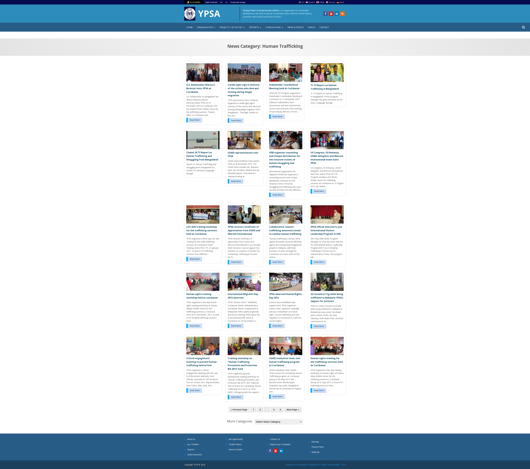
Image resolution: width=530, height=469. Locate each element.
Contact (324, 27)
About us (191, 439)
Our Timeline (193, 444)
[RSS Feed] (342, 13)
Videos (311, 27)
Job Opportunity (236, 439)
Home (189, 27)
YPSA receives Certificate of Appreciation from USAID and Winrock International (244, 230)
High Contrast (211, 2)
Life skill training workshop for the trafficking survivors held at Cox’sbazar (201, 230)
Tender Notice (235, 444)
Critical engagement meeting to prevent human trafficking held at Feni (201, 362)
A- (227, 2)
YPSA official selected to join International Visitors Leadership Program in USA (326, 230)
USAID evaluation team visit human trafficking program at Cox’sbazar (284, 362)
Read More (195, 120)
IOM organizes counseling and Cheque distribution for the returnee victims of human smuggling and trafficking (284, 159)
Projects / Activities (231, 27)
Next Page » (293, 409)
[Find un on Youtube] (331, 13)
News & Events (295, 27)
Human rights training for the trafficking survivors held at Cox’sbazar (327, 362)
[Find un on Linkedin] (337, 13)
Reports (254, 27)
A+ (221, 2)
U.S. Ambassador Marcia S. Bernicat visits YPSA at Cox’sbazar (200, 88)
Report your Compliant (280, 444)
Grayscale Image (237, 2)
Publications (273, 27)
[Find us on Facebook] (325, 13)
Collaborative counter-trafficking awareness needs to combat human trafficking (285, 230)
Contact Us (275, 439)
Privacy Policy (318, 447)
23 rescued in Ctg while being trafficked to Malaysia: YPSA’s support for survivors (327, 298)
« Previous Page (239, 409)
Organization (205, 27)
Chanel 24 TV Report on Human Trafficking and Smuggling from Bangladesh (202, 156)
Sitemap (315, 441)
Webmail (315, 452)
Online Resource (194, 454)
